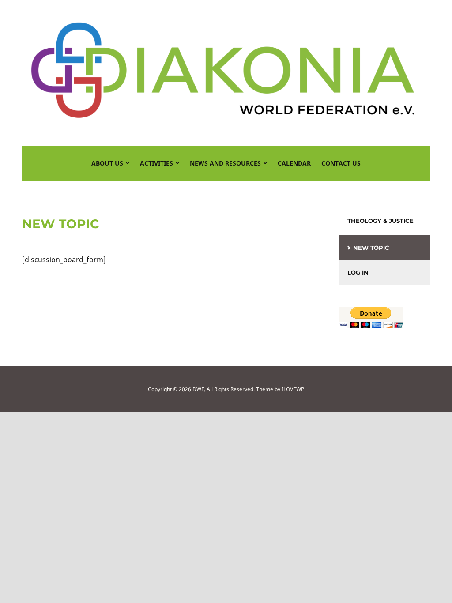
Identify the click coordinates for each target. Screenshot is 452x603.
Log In (358, 272)
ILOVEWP (293, 389)
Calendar (294, 163)
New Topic (371, 247)
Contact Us (341, 163)
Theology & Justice (380, 220)
